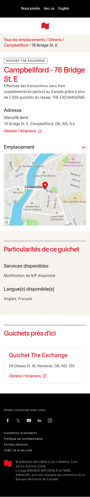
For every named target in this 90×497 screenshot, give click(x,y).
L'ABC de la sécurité (18, 450)
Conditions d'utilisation (20, 433)
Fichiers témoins (16, 444)
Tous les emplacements (24, 40)
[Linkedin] (39, 420)
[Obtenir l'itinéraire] (45, 189)
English (63, 8)
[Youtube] (29, 420)
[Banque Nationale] (45, 26)
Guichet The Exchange (38, 355)
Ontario (55, 40)
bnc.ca (49, 8)
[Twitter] (18, 420)
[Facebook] (8, 420)
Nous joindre (30, 8)
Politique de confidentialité (23, 439)
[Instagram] (50, 420)
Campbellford (16, 45)
